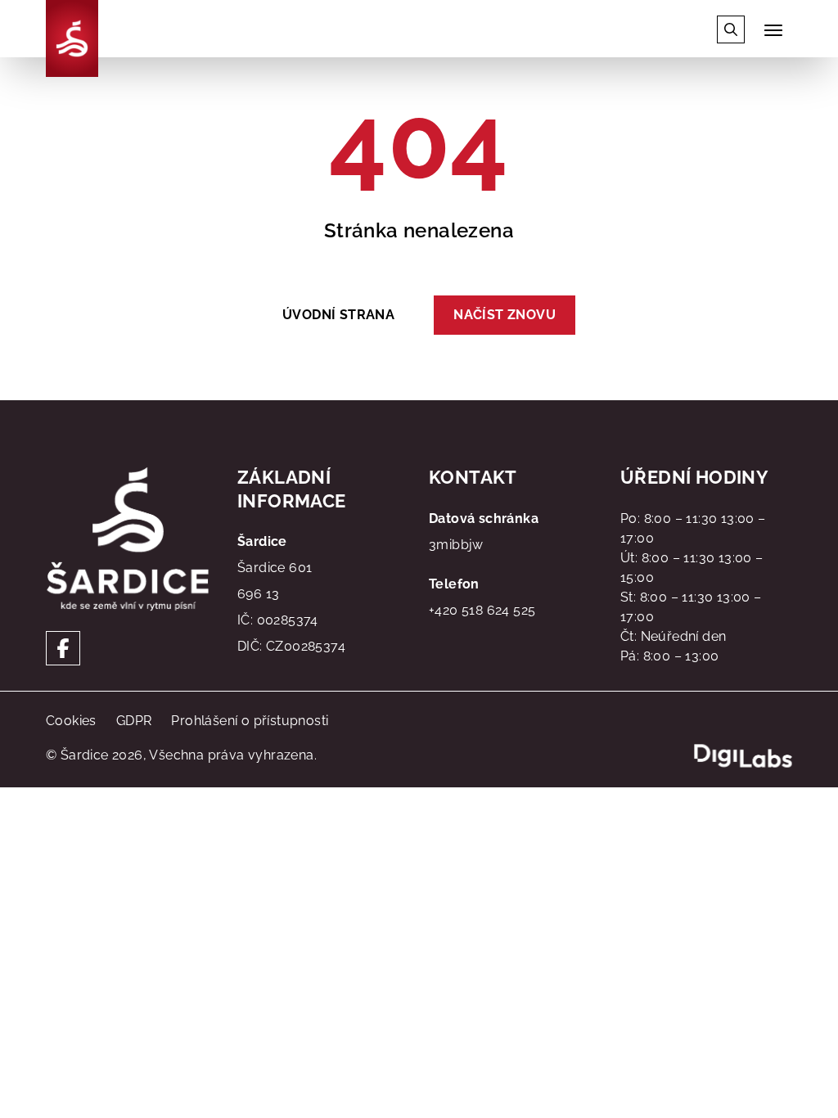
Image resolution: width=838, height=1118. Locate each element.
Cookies (71, 720)
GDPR (134, 720)
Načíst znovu (504, 314)
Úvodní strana (338, 314)
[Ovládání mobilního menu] (773, 30)
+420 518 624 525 (482, 610)
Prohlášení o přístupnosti (249, 720)
